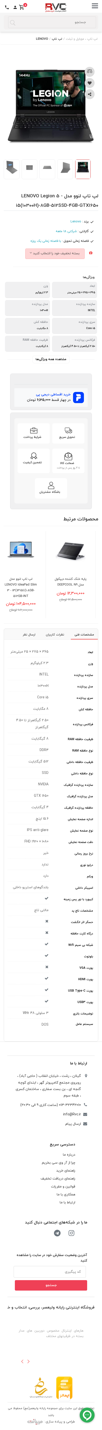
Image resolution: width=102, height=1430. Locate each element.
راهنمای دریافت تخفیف (58, 1178)
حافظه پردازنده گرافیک (78, 808)
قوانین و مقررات (63, 1186)
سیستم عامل (84, 1024)
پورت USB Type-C (80, 991)
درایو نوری (86, 865)
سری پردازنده (84, 698)
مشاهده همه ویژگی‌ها (51, 359)
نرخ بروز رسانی (84, 854)
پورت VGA (86, 968)
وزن (90, 664)
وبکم (90, 877)
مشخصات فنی (84, 634)
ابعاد (90, 652)
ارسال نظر (29, 634)
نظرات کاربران (55, 634)
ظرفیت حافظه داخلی (80, 762)
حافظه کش (86, 710)
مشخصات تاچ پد (82, 911)
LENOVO (42, 39)
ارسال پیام (73, 1124)
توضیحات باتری (83, 1014)
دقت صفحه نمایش (81, 842)
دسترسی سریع (62, 1144)
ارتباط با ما (78, 1063)
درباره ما (69, 1154)
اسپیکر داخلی (84, 888)
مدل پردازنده (85, 687)
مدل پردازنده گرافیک (80, 797)
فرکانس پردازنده (83, 724)
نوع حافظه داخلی (82, 774)
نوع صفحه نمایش (81, 831)
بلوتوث (88, 957)
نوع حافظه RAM (82, 751)
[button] (22, 1361)
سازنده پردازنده (83, 675)
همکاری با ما (66, 1194)
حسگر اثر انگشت (82, 922)
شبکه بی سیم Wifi (80, 945)
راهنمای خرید (65, 1170)
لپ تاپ (57, 39)
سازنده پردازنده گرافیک (78, 785)
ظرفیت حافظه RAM (80, 739)
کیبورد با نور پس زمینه (78, 899)
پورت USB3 (85, 1002)
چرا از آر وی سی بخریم (58, 1162)
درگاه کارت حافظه (82, 934)
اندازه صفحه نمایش (80, 819)
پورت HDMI (85, 979)
